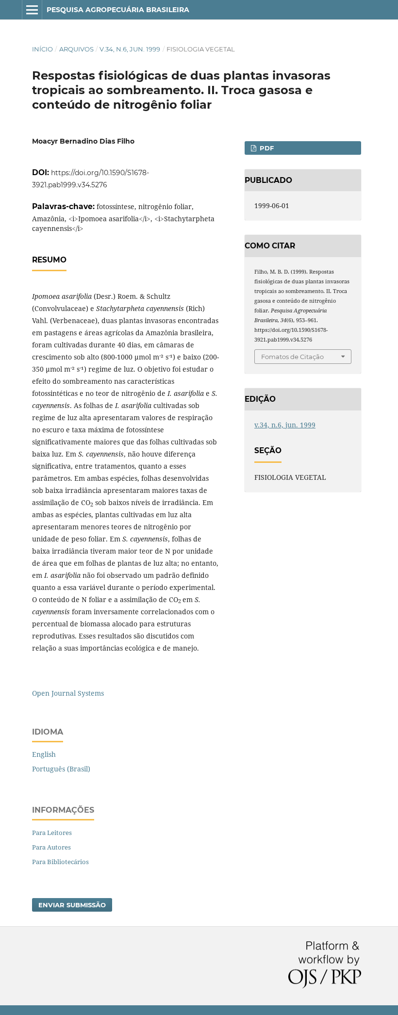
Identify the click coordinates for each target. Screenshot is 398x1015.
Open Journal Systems (68, 693)
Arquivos (76, 49)
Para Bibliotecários (60, 861)
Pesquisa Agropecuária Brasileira (118, 9)
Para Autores (51, 847)
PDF (266, 148)
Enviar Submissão (72, 905)
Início (42, 49)
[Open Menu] (32, 9)
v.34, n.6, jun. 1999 (130, 49)
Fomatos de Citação (292, 356)
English (44, 754)
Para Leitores (52, 832)
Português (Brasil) (61, 768)
